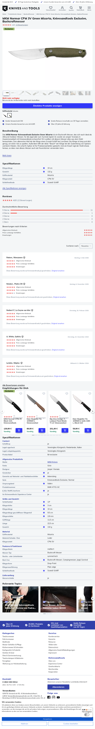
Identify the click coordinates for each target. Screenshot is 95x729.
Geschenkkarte (54, 666)
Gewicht (5, 172)
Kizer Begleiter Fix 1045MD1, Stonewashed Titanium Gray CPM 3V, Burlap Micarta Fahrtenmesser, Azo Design (35, 421)
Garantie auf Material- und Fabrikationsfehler (20, 476)
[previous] (6, 411)
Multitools (6, 642)
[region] (47, 63)
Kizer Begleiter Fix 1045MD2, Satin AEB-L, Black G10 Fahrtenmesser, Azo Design (82, 421)
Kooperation (53, 672)
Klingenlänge (7, 168)
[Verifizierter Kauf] (24, 257)
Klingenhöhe (7, 505)
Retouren (52, 642)
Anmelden (62, 10)
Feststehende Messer (15, 14)
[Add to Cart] (19, 430)
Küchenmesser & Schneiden (12, 647)
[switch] (86, 714)
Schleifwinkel (7, 502)
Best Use (6, 560)
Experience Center (55, 664)
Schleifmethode (8, 182)
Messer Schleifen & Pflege (12, 645)
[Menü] (91, 708)
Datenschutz (53, 647)
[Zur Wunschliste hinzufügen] (21, 393)
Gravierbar (6, 473)
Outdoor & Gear (8, 653)
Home (4, 14)
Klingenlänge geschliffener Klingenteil (17, 513)
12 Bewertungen (22, 25)
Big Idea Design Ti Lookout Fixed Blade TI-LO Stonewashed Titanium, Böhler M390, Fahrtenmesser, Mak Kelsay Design (59, 421)
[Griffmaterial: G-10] (5, 115)
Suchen (71, 10)
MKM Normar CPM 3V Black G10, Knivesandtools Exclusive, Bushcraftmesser (13, 421)
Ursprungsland (8, 484)
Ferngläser (6, 661)
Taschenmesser (8, 636)
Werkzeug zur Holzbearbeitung (14, 664)
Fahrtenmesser (8, 639)
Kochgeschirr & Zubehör (11, 650)
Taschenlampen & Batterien (13, 658)
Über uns (51, 661)
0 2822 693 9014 (10, 682)
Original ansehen (58, 271)
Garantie (51, 639)
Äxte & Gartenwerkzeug (11, 655)
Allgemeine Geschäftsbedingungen (61, 650)
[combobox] (86, 246)
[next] (89, 411)
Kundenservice (53, 636)
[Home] (21, 7)
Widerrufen (52, 645)
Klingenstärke (7, 516)
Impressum (52, 653)
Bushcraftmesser (29, 14)
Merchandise (53, 669)
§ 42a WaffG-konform (11, 491)
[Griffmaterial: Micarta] (9, 115)
